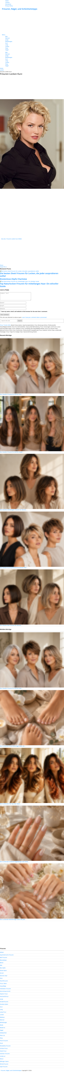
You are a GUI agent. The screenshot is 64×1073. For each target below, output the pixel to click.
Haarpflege (3, 986)
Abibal (2, 952)
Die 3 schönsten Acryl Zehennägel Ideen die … (13, 746)
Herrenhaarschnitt (5, 991)
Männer (7, 38)
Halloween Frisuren (5, 988)
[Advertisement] (32, 22)
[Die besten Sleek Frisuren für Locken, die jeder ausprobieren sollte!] (32, 271)
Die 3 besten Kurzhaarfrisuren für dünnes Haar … (14, 567)
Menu (3, 35)
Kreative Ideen (4, 1004)
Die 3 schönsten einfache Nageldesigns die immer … (14, 861)
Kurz (6, 43)
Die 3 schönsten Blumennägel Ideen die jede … (13, 919)
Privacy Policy (9, 6)
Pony (6, 48)
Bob (6, 36)
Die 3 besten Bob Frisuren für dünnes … (11, 625)
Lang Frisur (3, 1012)
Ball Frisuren (3, 957)
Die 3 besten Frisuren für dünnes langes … (12, 452)
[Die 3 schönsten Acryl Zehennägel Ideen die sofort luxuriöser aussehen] (32, 717)
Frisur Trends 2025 (5, 325)
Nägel (7, 50)
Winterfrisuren (4, 1064)
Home (7, 1)
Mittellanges (8, 41)
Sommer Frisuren (5, 1053)
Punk (1, 1043)
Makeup (2, 1017)
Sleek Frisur (3, 1051)
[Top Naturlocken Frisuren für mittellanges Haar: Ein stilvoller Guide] (32, 281)
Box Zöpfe (3, 968)
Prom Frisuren (4, 1040)
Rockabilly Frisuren (5, 1046)
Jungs (6, 40)
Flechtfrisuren (4, 981)
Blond (1, 962)
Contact (7, 2)
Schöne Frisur (4, 1048)
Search (20, 320)
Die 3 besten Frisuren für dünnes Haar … (11, 394)
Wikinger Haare (4, 1061)
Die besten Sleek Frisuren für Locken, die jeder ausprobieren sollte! (29, 274)
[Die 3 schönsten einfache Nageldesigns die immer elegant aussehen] (32, 833)
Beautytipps (3, 960)
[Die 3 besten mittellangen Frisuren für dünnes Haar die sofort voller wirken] (32, 481)
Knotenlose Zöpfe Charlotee (13, 279)
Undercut (2, 1056)
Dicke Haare (3, 970)
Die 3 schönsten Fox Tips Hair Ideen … (10, 804)
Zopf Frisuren (4, 1066)
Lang (6, 45)
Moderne (2, 1027)
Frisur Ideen (3, 983)
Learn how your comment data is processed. (34, 317)
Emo (1, 978)
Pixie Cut (2, 1035)
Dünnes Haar (3, 975)
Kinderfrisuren (4, 1001)
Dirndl (2, 973)
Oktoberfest (3, 1033)
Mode (1, 1025)
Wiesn (1, 1059)
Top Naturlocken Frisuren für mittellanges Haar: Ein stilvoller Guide (29, 285)
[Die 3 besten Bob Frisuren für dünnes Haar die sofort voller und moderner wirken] (32, 597)
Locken (7, 46)
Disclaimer (8, 4)
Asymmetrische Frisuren (7, 955)
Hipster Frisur (4, 994)
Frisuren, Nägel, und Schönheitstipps (19, 8)
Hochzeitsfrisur (4, 996)
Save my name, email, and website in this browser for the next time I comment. (24, 311)
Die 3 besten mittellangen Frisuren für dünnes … (13, 510)
